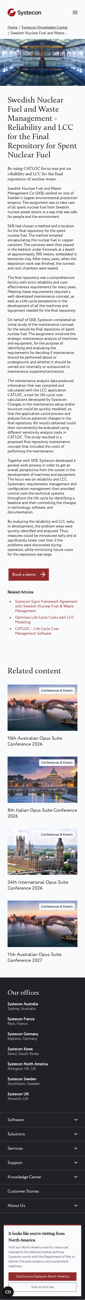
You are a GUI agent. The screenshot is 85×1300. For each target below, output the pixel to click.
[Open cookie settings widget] (8, 1292)
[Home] (24, 15)
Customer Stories (23, 1191)
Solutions (16, 1134)
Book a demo (24, 575)
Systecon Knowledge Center (44, 27)
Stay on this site (42, 1287)
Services (15, 1148)
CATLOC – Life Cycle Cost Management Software (37, 631)
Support (15, 1163)
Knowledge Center (24, 1177)
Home (12, 27)
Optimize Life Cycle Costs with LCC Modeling (44, 620)
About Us (16, 1206)
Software (16, 1120)
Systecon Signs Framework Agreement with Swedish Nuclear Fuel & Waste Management (46, 606)
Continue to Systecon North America (42, 1276)
